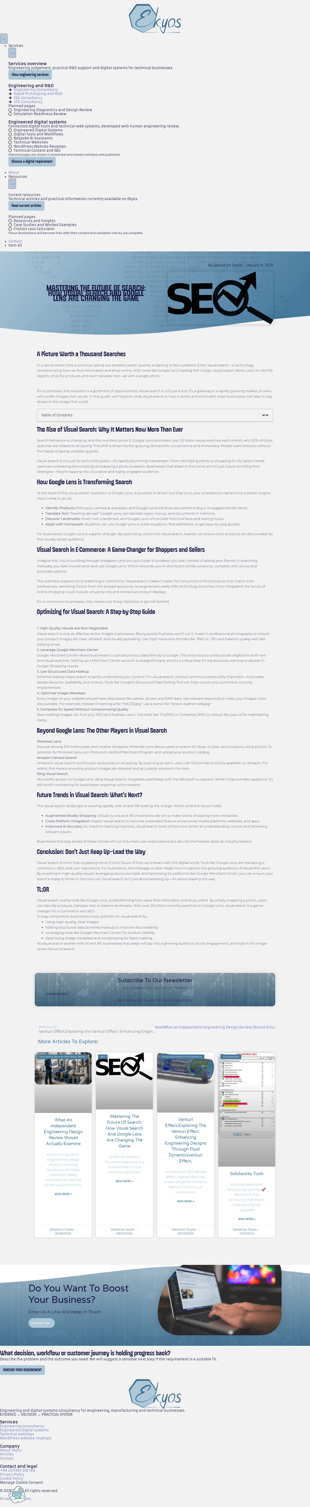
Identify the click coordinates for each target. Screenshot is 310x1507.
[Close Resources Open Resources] (12, 184)
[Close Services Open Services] (12, 53)
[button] (263, 415)
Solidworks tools (247, 1173)
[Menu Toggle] (4, 39)
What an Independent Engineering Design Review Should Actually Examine (63, 1132)
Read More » (63, 1194)
